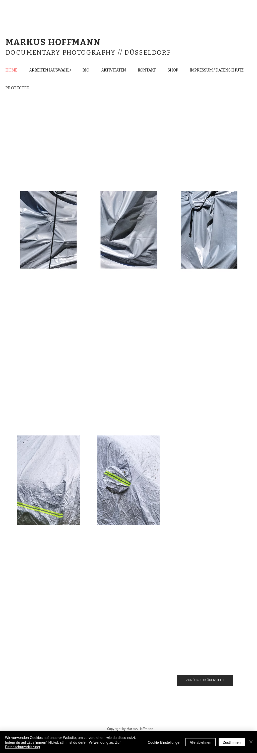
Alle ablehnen (200, 742)
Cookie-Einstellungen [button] (164, 742)
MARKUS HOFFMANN (54, 42)
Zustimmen (232, 742)
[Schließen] (251, 742)
